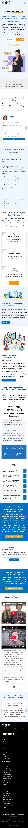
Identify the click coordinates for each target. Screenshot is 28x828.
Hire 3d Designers (6, 176)
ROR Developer (6, 793)
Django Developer (7, 774)
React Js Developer (7, 778)
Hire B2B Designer (6, 184)
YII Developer (6, 789)
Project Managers (7, 748)
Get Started (20, 39)
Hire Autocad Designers (20, 180)
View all (16, 203)
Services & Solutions (14, 155)
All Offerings (5, 807)
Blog (4, 754)
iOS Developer (6, 795)
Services (5, 741)
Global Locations (7, 758)
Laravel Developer (7, 786)
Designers (5, 745)
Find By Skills (8, 149)
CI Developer (6, 791)
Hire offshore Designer (14, 536)
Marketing (5, 750)
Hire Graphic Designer (7, 195)
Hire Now (5, 322)
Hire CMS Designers (6, 191)
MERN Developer (7, 768)
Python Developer (7, 772)
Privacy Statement (11, 816)
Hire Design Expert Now (14, 588)
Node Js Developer (7, 782)
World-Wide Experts (14, 152)
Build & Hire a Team (9, 380)
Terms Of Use (18, 816)
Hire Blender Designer (20, 184)
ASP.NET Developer (7, 776)
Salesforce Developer (8, 799)
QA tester (5, 752)
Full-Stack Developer (7, 764)
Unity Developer (6, 801)
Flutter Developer (7, 780)
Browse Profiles (9, 39)
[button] (26, 128)
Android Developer (7, 797)
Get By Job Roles (19, 149)
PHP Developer (6, 784)
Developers (5, 743)
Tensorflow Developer (8, 805)
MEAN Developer (7, 770)
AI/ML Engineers (6, 766)
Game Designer (6, 803)
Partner (4, 756)
